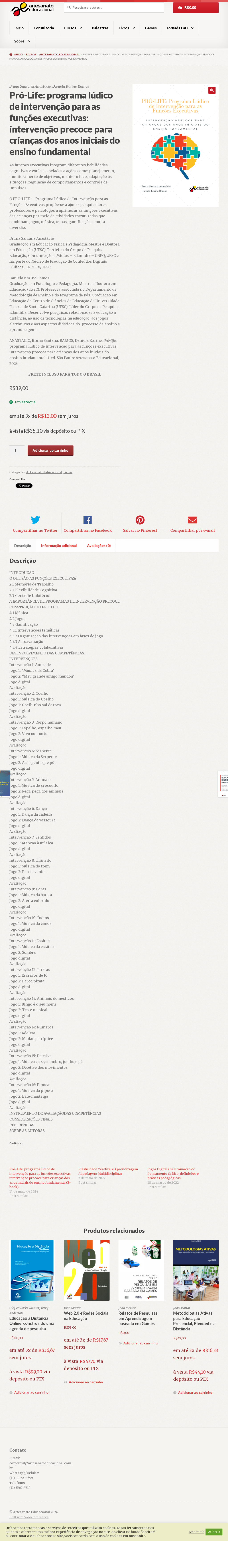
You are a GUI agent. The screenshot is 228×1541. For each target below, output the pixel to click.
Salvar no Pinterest (140, 530)
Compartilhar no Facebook (88, 530)
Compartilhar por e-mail (192, 530)
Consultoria (44, 28)
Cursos (70, 28)
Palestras (100, 28)
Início (19, 28)
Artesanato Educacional (59, 54)
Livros (124, 28)
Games (151, 28)
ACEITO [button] (214, 1532)
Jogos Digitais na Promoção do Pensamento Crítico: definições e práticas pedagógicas (173, 1173)
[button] (212, 90)
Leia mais (196, 1532)
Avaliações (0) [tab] (99, 545)
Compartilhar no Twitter (35, 530)
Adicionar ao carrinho (50, 450)
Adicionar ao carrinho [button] (31, 1392)
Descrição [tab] (22, 545)
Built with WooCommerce (29, 1517)
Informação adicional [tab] (59, 545)
